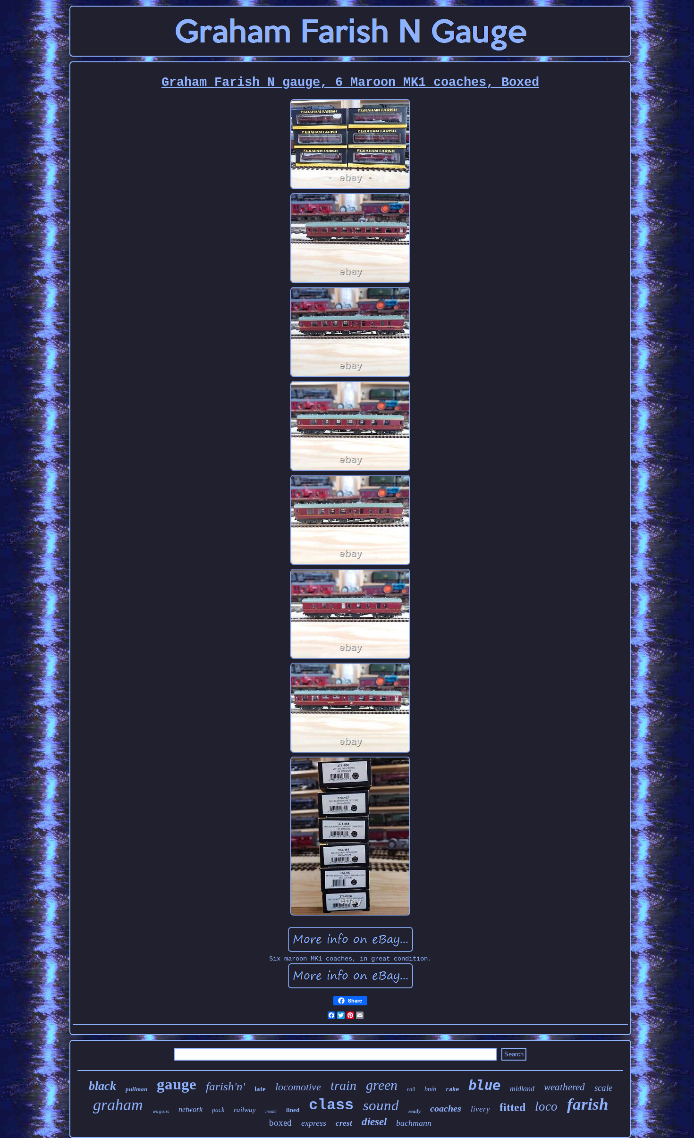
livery (480, 1108)
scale (603, 1088)
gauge (176, 1084)
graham (118, 1104)
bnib (430, 1089)
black (102, 1086)
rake (452, 1090)
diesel (374, 1122)
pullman (136, 1089)
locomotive (298, 1087)
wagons (160, 1111)
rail (411, 1089)
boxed (280, 1123)
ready (414, 1111)
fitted (512, 1107)
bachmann (414, 1123)
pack (218, 1109)
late (260, 1089)
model (271, 1111)
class (331, 1105)
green (382, 1085)
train (343, 1085)
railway (245, 1109)
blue (484, 1085)
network (190, 1109)
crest (344, 1123)
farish (587, 1104)
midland (522, 1089)
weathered (564, 1087)
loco (546, 1106)
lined (292, 1109)
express (313, 1123)
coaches (445, 1108)
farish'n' (225, 1086)
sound (381, 1105)
